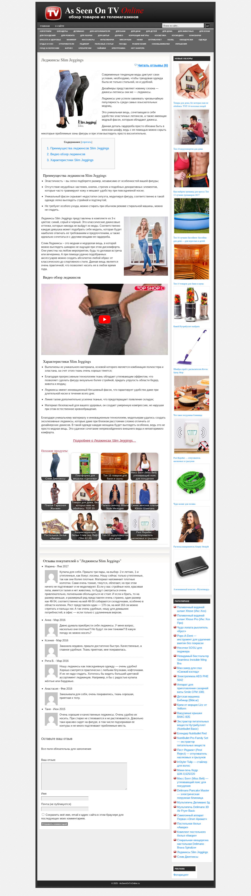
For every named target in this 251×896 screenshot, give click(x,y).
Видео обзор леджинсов (66, 154)
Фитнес (69, 48)
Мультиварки (107, 40)
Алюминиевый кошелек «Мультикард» (191, 589)
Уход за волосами (49, 48)
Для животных (186, 31)
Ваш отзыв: (48, 759)
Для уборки (86, 35)
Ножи (140, 40)
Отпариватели (66, 44)
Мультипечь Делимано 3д (193, 802)
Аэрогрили (45, 31)
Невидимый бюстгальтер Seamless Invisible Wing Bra (193, 659)
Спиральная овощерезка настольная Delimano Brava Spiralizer (192, 844)
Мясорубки (125, 40)
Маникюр (71, 40)
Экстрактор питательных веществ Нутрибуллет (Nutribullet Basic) (193, 725)
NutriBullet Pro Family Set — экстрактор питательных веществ (192, 741)
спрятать (87, 142)
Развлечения (139, 44)
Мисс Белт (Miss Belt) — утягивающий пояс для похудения (192, 782)
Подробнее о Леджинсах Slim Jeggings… (104, 440)
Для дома (167, 31)
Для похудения (47, 35)
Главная (45, 26)
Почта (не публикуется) (56, 804)
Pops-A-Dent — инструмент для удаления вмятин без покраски (193, 639)
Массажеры (88, 40)
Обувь (170, 40)
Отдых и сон (46, 44)
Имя (43, 793)
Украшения (181, 44)
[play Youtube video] (104, 319)
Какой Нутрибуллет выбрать (186, 326)
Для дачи (135, 31)
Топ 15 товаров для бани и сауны (188, 283)
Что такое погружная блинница (187, 415)
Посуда (123, 44)
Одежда (203, 40)
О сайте (59, 26)
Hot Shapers (137, 48)
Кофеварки (195, 35)
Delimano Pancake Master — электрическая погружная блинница (193, 794)
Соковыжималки (161, 44)
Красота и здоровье (50, 40)
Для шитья (103, 35)
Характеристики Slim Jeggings (70, 160)
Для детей (151, 31)
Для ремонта (68, 35)
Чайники (101, 48)
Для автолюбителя (100, 31)
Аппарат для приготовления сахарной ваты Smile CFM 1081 (192, 688)
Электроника (118, 48)
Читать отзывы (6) (153, 65)
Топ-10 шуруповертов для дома (188, 148)
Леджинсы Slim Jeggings (192, 852)
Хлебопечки (84, 48)
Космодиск (178, 35)
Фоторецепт (181, 874)
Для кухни (204, 31)
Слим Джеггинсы (187, 856)
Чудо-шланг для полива (184, 503)
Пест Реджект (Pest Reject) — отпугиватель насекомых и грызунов (192, 753)
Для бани (120, 31)
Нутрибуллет (155, 40)
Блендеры (62, 31)
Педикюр (84, 44)
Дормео (119, 35)
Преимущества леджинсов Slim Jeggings (78, 148)
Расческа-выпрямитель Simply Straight (191, 546)
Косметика (160, 35)
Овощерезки (186, 40)
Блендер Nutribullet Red (192, 733)
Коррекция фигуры (139, 35)
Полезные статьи (104, 44)
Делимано (78, 31)
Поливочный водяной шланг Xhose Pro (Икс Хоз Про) (193, 619)
